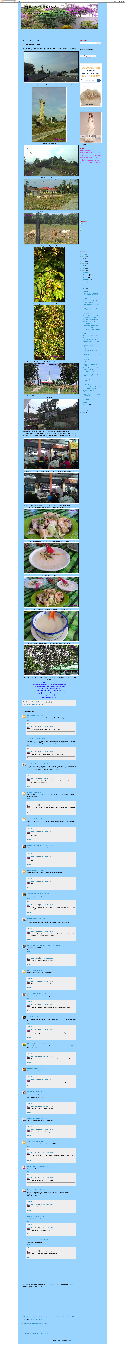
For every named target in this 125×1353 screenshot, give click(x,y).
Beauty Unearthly (32, 1166)
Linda (28, 1068)
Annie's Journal (31, 763)
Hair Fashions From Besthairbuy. (92, 329)
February (86, 404)
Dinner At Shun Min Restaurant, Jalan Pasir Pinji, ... (91, 398)
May (84, 289)
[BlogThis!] (46, 702)
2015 (83, 410)
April (84, 291)
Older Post (73, 1316)
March (85, 402)
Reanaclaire (30, 1043)
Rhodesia (29, 918)
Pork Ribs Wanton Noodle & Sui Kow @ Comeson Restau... (91, 294)
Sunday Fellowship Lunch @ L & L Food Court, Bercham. (92, 374)
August (85, 282)
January (85, 407)
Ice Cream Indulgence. (89, 361)
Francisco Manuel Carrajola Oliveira (37, 945)
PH (27, 792)
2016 (83, 270)
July (84, 284)
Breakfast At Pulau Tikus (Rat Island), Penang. (91, 301)
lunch (41, 704)
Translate (92, 58)
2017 (83, 268)
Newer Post (26, 1316)
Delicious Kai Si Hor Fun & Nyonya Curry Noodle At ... (90, 351)
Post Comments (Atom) (36, 1319)
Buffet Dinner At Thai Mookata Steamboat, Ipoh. (91, 322)
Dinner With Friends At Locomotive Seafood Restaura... (89, 379)
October (85, 277)
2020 (83, 261)
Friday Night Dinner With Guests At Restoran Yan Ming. (91, 387)
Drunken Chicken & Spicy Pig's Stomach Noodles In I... (91, 316)
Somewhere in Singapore (34, 845)
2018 (83, 266)
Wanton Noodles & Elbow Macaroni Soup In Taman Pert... (90, 347)
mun (28, 1016)
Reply (28, 720)
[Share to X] (48, 702)
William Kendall (31, 1118)
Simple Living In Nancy (38, 7)
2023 (83, 254)
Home (49, 1316)
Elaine (28, 715)
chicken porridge (31, 704)
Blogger (70, 1340)
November (86, 275)
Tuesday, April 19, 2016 (36, 1141)
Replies (30, 723)
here (68, 507)
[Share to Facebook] (50, 702)
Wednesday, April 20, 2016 (41, 1239)
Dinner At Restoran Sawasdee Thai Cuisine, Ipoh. (91, 368)
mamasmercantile (32, 893)
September (86, 279)
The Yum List (30, 1216)
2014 (83, 412)
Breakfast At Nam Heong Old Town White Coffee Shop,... (91, 338)
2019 (83, 263)
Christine (29, 1189)
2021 (83, 259)
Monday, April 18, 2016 (37, 715)
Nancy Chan (34, 726)
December (86, 272)
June (84, 286)
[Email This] (45, 702)
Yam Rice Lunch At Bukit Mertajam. (89, 312)
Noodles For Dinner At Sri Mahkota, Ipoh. (90, 383)
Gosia (28, 1141)
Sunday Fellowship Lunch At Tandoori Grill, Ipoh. (90, 326)
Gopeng (38, 704)
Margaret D (30, 993)
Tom (28, 970)
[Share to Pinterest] (51, 702)
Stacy (28, 870)
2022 (83, 256)
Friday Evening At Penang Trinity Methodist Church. (91, 305)
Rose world (30, 818)
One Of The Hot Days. (89, 371)
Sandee (29, 1091)
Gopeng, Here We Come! (90, 335)
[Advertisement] (55, 33)
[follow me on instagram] (87, 224)
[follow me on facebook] (86, 230)
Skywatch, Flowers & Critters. (91, 319)
